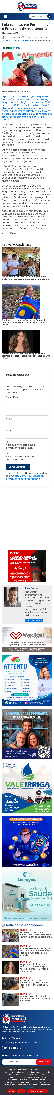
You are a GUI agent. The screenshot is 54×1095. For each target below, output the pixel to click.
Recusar (21, 1091)
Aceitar (11, 1091)
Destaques (43, 37)
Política (21, 40)
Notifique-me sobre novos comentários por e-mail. (20, 446)
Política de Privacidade (27, 1087)
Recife (28, 40)
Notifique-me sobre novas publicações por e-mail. (20, 458)
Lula (3, 40)
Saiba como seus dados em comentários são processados (25, 477)
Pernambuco (12, 40)
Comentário (12, 397)
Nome (9, 419)
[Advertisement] (27, 520)
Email (8, 430)
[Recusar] (51, 1080)
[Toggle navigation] (6, 16)
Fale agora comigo (34, 620)
